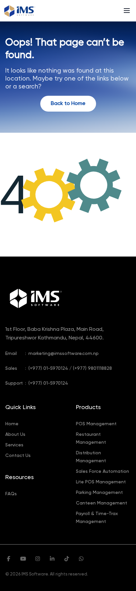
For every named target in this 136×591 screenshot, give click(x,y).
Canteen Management (101, 503)
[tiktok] (66, 559)
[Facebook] (8, 559)
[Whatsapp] (81, 559)
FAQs (11, 494)
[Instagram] (37, 559)
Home (11, 424)
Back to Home (68, 103)
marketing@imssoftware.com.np (63, 353)
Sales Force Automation (102, 471)
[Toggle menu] (126, 10)
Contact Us (18, 455)
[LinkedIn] (52, 559)
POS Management (96, 424)
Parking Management (99, 492)
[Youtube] (23, 559)
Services (14, 445)
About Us (15, 434)
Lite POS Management (101, 482)
